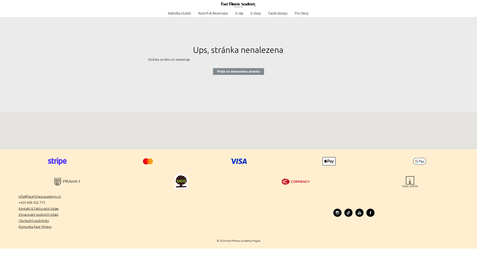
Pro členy (302, 13)
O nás (239, 13)
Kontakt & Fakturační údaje (39, 208)
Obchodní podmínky (34, 221)
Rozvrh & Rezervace (213, 13)
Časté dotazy (278, 13)
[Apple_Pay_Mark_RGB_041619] (329, 161)
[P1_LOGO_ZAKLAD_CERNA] (67, 181)
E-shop (256, 13)
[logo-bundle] (296, 182)
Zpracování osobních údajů (38, 214)
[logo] (181, 181)
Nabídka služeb (179, 13)
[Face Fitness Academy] (238, 5)
